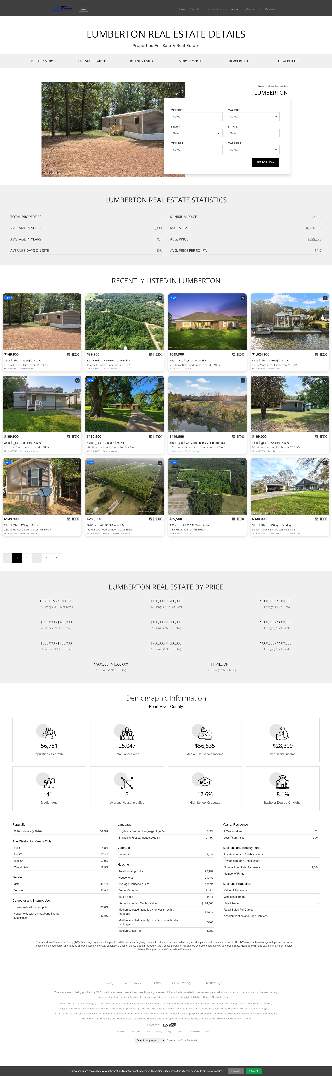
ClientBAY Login (182, 983)
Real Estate (135, 1032)
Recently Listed (141, 61)
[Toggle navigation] (83, 8)
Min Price (177, 110)
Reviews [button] (271, 9)
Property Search (43, 61)
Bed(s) (175, 126)
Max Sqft (234, 143)
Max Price (235, 110)
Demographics (239, 61)
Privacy (109, 983)
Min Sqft (177, 143)
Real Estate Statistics (92, 61)
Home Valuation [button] (216, 9)
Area (207, 1032)
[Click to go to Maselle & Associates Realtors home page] (65, 8)
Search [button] (195, 9)
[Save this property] (77, 298)
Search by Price (190, 61)
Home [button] (181, 9)
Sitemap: (120, 1032)
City (169, 1032)
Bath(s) (233, 126)
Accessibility (133, 983)
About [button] (235, 9)
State (148, 1032)
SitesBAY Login (213, 983)
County (159, 1032)
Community (195, 1032)
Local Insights (288, 61)
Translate (192, 1040)
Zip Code (180, 1032)
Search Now (265, 162)
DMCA (157, 983)
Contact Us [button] (253, 9)
